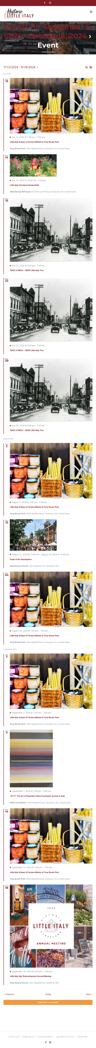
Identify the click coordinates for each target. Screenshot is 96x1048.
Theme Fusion (14, 1037)
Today (48, 994)
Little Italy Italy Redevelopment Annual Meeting (30, 976)
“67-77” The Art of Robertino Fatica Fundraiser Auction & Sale (37, 796)
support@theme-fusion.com (65, 1037)
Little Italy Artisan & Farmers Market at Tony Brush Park (34, 142)
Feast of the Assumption (21, 559)
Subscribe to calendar (48, 1002)
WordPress (49, 1037)
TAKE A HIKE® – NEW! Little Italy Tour (27, 270)
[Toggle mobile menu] (91, 11)
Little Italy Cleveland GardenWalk (24, 185)
